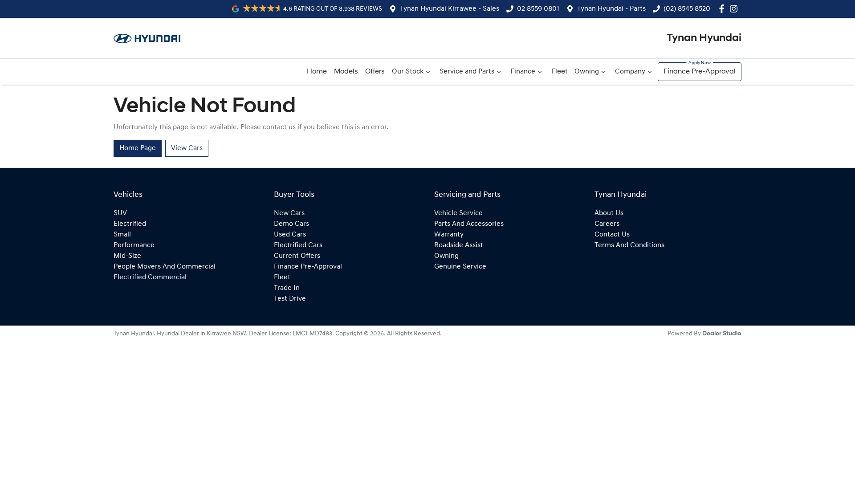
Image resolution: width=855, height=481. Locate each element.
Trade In (287, 288)
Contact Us (612, 234)
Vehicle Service (458, 213)
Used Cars (290, 234)
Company (630, 71)
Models (346, 71)
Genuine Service (460, 266)
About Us (608, 213)
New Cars (289, 213)
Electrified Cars (298, 245)
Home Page (137, 148)
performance (134, 245)
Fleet (559, 71)
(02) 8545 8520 (687, 8)
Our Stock (407, 71)
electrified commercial (150, 277)
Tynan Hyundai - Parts (611, 8)
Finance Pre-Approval (700, 71)
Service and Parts (467, 71)
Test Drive (290, 298)
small (122, 234)
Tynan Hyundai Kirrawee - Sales (449, 8)
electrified (130, 224)
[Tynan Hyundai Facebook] (723, 8)
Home (317, 71)
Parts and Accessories (469, 224)
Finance (522, 71)
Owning (586, 71)
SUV (120, 213)
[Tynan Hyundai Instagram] (735, 8)
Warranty (449, 234)
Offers (375, 71)
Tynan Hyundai (704, 38)
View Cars (187, 148)
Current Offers (297, 256)
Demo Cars (291, 224)
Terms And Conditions (629, 245)
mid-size (127, 256)
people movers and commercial (165, 266)
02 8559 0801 (538, 8)
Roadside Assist (458, 245)
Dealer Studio (721, 333)
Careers (606, 224)
